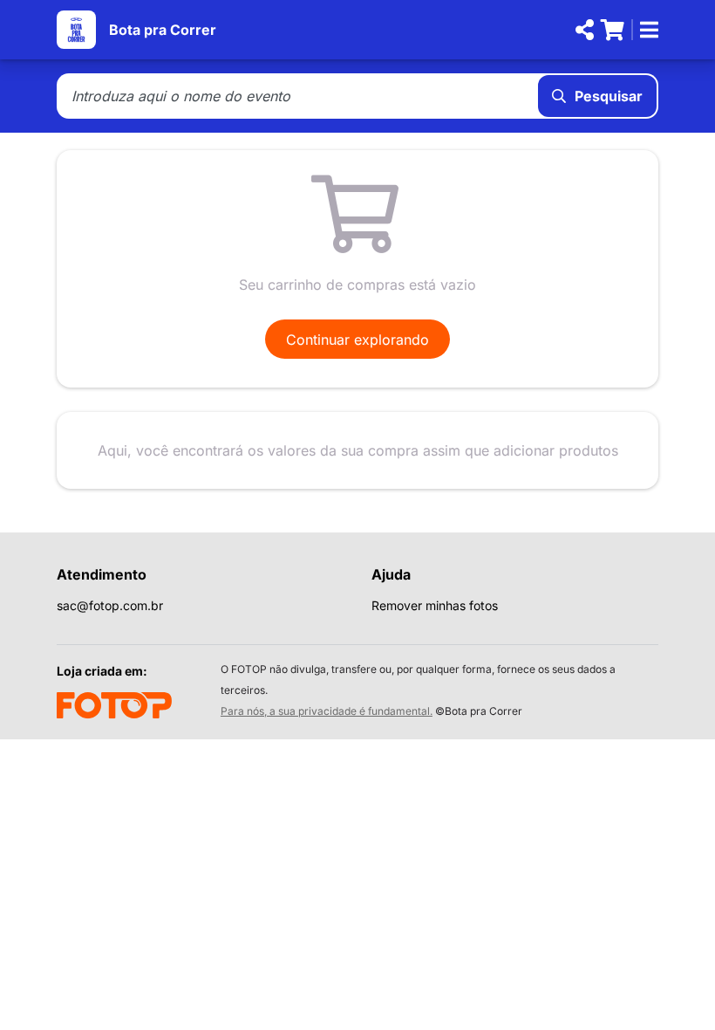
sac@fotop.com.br (110, 605)
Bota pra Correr (162, 29)
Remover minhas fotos (434, 605)
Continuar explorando (357, 339)
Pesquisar (609, 96)
